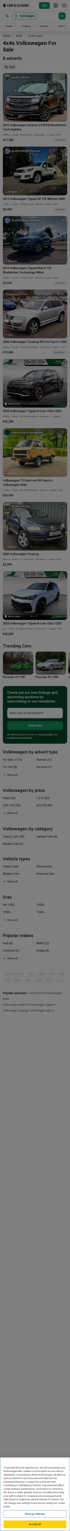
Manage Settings (35, 1514)
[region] (35, 1494)
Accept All (35, 1524)
